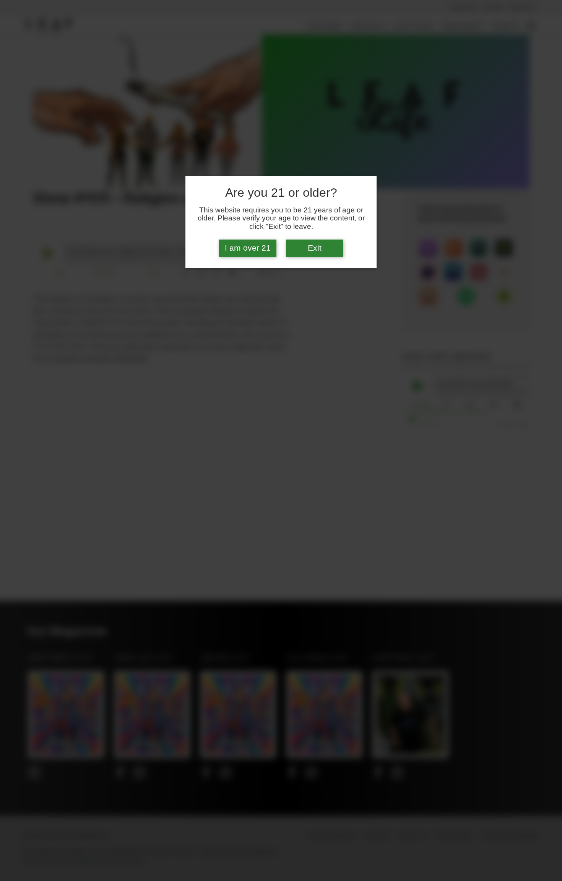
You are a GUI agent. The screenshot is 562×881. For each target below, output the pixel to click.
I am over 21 (248, 248)
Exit (315, 248)
